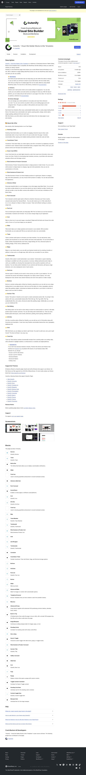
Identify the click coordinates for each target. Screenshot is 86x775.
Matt (68, 754)
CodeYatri (17, 48)
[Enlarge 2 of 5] (35, 425)
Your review (61, 117)
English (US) (78, 84)
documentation (42, 84)
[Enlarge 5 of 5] (52, 434)
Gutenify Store (11, 383)
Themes (22, 754)
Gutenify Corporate (12, 393)
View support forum (63, 129)
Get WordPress (79, 2)
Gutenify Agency (11, 395)
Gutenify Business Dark (13, 389)
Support (79, 54)
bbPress (69, 757)
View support (76, 63)
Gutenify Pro (13, 344)
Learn (37, 752)
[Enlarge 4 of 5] (52, 425)
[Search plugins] (19, 15)
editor (79, 87)
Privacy (7, 759)
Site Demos (13, 76)
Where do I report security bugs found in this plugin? (18, 711)
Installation (23, 54)
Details (8, 54)
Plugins (22, 757)
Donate (53, 757)
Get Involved (54, 752)
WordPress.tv (39, 759)
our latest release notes (29, 408)
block (72, 87)
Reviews (15, 54)
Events (52, 754)
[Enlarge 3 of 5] (35, 434)
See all (79, 117)
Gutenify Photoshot (12, 401)
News (6, 754)
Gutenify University (12, 381)
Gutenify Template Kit (12, 385)
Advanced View (62, 93)
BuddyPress (70, 759)
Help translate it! (52, 10)
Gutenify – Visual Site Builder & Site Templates (16, 63)
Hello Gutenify (10, 379)
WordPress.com (71, 752)
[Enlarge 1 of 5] (19, 425)
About (6, 752)
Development (32, 54)
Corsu (19, 766)
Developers (38, 757)
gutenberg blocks (76, 89)
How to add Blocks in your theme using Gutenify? (17, 715)
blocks (75, 87)
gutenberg (70, 89)
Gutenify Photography (12, 391)
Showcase (23, 752)
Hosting (7, 757)
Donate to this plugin (63, 142)
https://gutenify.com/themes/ (18, 373)
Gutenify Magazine (12, 387)
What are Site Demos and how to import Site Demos (18, 724)
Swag (53, 759)
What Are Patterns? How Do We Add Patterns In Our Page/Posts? (21, 719)
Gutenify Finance (11, 397)
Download (77, 47)
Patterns (22, 759)
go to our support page (17, 416)
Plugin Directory (8, 6)
